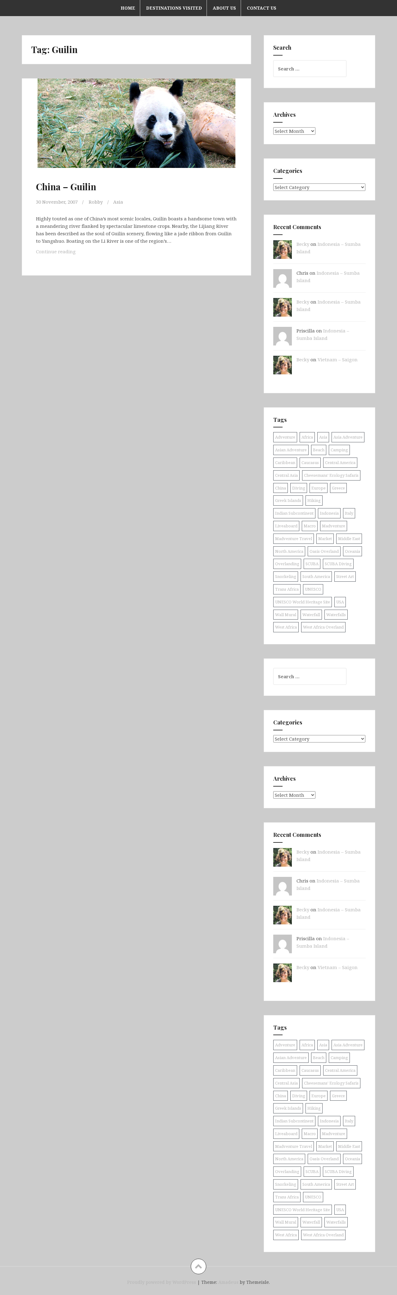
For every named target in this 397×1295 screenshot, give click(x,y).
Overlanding (287, 563)
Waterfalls (336, 614)
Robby (96, 202)
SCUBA (312, 563)
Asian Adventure (291, 450)
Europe (318, 488)
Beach (318, 450)
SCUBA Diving (338, 563)
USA (340, 602)
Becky (303, 244)
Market (325, 538)
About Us (224, 8)
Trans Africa (287, 589)
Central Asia (286, 475)
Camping (339, 450)
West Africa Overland (323, 627)
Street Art (345, 576)
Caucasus (310, 462)
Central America (340, 462)
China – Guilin (66, 186)
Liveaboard (286, 526)
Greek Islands (288, 500)
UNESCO (313, 589)
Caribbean (285, 462)
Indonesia (329, 513)
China (280, 488)
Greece (338, 488)
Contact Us (261, 8)
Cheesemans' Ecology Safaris (331, 475)
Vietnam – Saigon (338, 359)
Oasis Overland (324, 551)
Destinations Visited (174, 8)
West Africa (286, 627)
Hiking (314, 500)
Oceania (352, 551)
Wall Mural (285, 614)
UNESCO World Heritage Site (302, 602)
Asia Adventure (348, 437)
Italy (349, 513)
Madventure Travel (293, 538)
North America (289, 551)
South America (316, 576)
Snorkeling (285, 576)
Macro (310, 526)
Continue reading (62, 253)
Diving (298, 488)
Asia (118, 202)
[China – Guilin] (136, 130)
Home (128, 8)
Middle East (349, 538)
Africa (307, 437)
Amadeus (228, 1282)
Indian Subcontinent (294, 513)
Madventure (333, 526)
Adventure (285, 437)
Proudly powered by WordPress (161, 1282)
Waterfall (311, 614)
